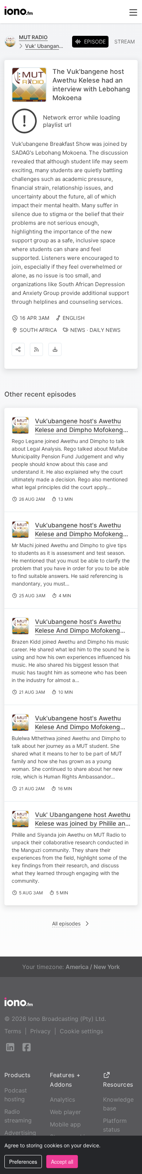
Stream (124, 41)
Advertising (20, 1132)
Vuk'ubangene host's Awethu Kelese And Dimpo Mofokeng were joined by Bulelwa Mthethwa (78, 731)
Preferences (23, 1161)
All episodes (66, 923)
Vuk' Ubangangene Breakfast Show (45, 46)
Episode (95, 41)
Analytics (62, 1099)
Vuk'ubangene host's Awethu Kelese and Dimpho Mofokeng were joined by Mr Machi (79, 534)
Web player (65, 1112)
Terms (12, 1031)
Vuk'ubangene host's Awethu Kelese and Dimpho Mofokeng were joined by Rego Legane (79, 429)
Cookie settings (81, 1031)
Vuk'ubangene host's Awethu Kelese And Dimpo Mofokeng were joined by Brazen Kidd (78, 630)
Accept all (62, 1161)
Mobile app (65, 1124)
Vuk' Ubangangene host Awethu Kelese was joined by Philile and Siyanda (82, 823)
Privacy (40, 1031)
